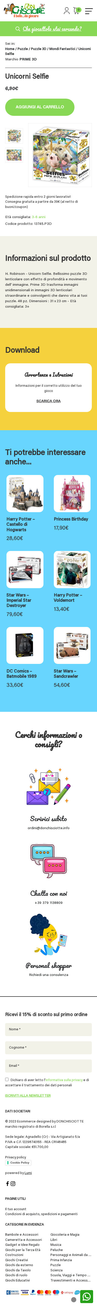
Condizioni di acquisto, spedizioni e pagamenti (41, 1214)
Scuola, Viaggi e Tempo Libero (71, 1275)
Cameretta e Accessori (23, 1240)
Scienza (56, 1270)
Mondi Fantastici (62, 49)
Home (9, 49)
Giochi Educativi (17, 1280)
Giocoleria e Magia (64, 1234)
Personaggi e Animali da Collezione (71, 1255)
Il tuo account (15, 1209)
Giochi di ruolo (16, 1275)
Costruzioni (14, 1255)
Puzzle (23, 49)
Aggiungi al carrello (40, 107)
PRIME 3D (28, 59)
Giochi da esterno (19, 1265)
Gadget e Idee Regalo (22, 1245)
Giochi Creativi (16, 1260)
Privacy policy (15, 1157)
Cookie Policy (19, 1162)
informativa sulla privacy (64, 1080)
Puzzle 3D (38, 49)
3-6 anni (39, 217)
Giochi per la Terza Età (22, 1250)
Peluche (56, 1250)
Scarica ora (48, 401)
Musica (55, 1245)
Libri (53, 1240)
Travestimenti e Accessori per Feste (71, 1280)
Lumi (28, 1173)
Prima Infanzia (61, 1260)
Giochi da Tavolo (18, 1270)
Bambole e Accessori (21, 1234)
